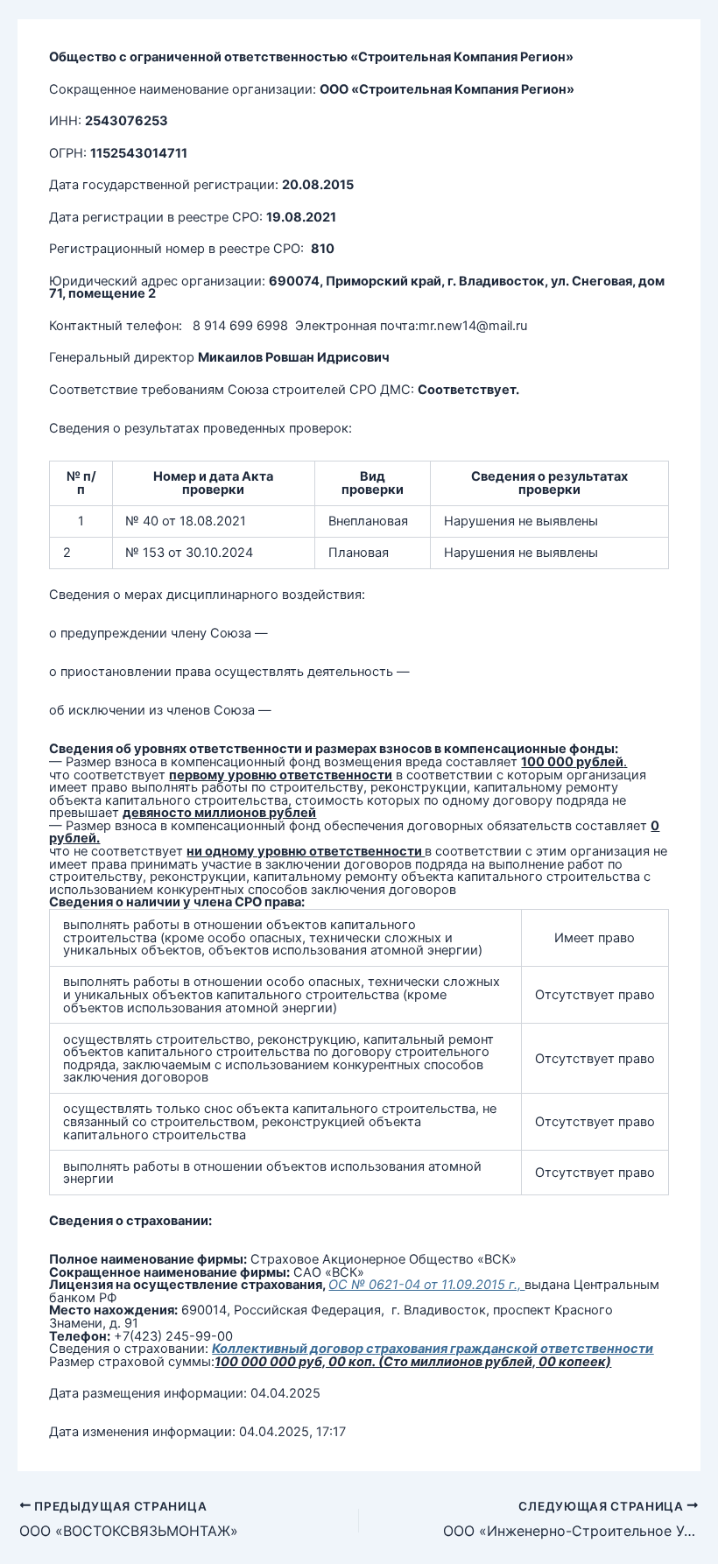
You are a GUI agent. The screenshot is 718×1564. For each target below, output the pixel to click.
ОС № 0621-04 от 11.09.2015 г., (426, 1285)
